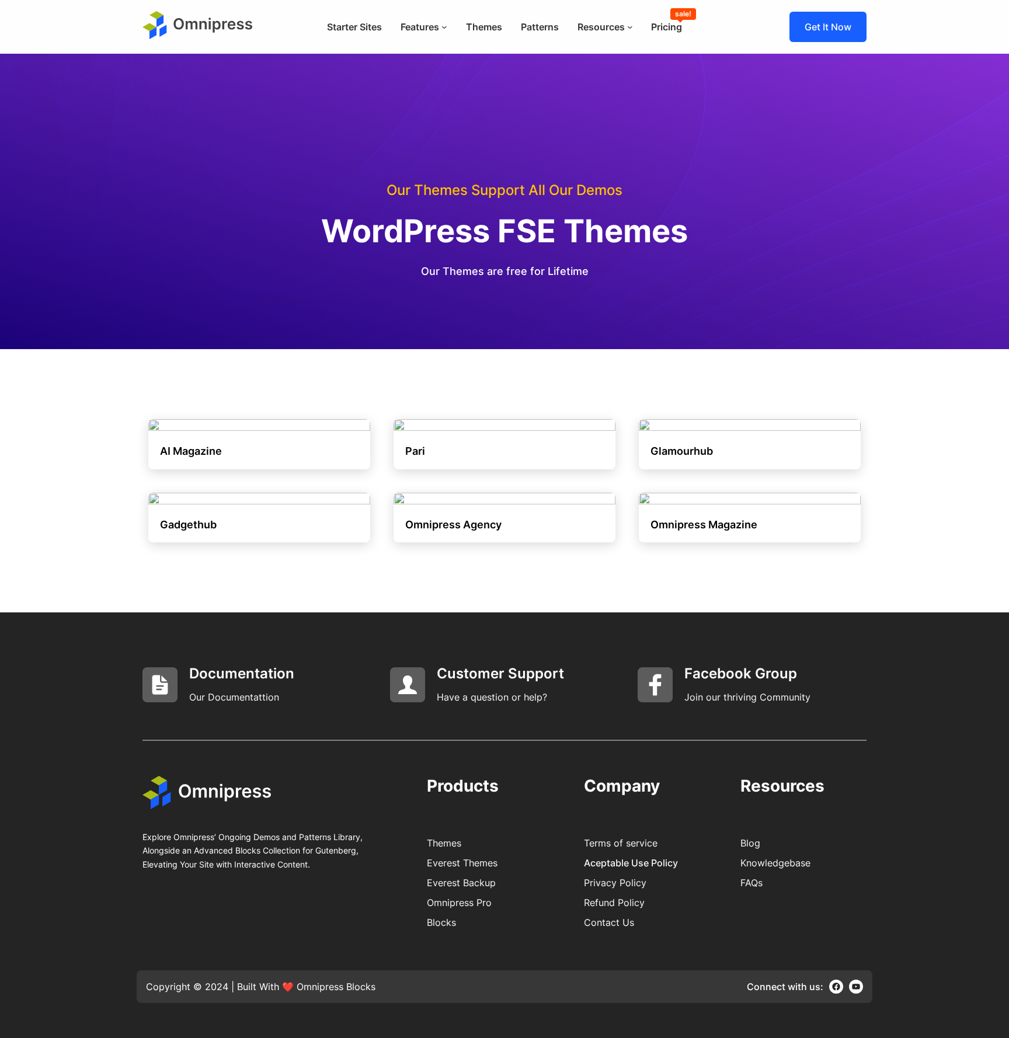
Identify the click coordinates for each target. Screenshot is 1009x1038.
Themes (444, 843)
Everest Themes (462, 863)
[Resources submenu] (630, 27)
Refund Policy (614, 902)
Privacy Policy (615, 883)
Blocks (441, 922)
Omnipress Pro (459, 902)
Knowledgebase (775, 863)
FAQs (751, 883)
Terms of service (620, 843)
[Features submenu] (444, 27)
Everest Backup (461, 883)
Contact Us (609, 922)
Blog (750, 843)
